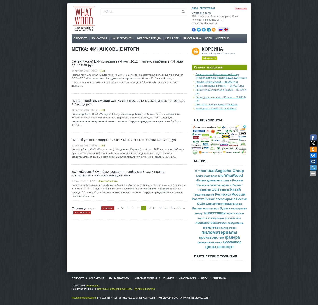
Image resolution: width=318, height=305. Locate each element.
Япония (197, 208)
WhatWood (233, 176)
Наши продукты (122, 38)
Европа (224, 189)
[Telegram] (199, 30)
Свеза (210, 203)
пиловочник (228, 227)
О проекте (80, 38)
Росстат (198, 199)
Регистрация (207, 8)
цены (210, 246)
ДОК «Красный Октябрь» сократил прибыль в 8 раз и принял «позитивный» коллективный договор (118, 173)
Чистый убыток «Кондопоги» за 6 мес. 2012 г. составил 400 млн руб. (124, 140)
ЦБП (102, 71)
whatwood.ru (92, 285)
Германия (204, 189)
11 (154, 208)
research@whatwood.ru (84, 297)
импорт (199, 213)
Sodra (199, 176)
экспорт (225, 246)
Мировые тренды (149, 38)
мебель (222, 222)
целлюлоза (232, 242)
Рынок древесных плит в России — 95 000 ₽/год (221, 99)
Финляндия (223, 203)
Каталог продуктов (208, 67)
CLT (197, 171)
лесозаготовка (207, 222)
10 (149, 208)
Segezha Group (229, 171)
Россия (238, 194)
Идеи (208, 38)
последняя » (82, 212)
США (201, 203)
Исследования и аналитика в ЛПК (84, 28)
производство (211, 237)
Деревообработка (108, 181)
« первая (108, 207)
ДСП (215, 189)
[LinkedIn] (209, 30)
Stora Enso (211, 175)
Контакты (241, 8)
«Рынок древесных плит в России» (219, 180)
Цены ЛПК (172, 38)
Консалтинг (99, 38)
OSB (211, 171)
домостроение (239, 208)
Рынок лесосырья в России (225, 199)
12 (160, 208)
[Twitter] (204, 30)
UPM (221, 176)
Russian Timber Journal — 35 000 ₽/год (217, 81)
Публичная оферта (144, 289)
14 (171, 208)
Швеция (237, 204)
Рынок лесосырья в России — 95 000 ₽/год (220, 85)
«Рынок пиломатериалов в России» (219, 185)
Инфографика (192, 38)
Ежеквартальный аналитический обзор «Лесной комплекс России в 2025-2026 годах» (221, 76)
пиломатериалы (219, 232)
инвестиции (215, 213)
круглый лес (233, 218)
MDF (204, 171)
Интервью (222, 38)
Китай (235, 189)
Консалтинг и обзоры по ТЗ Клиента (216, 108)
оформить (209, 57)
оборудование (235, 223)
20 (179, 208)
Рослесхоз (223, 194)
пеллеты (211, 227)
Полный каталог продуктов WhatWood (217, 104)
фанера (232, 237)
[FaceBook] (194, 30)
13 (165, 208)
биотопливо (211, 208)
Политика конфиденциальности (114, 289)
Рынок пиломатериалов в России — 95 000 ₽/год (221, 91)
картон (202, 218)
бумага (225, 208)
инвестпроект (235, 213)
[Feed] (214, 30)
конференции (216, 218)
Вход (195, 8)
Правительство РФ (204, 195)
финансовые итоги (210, 242)
